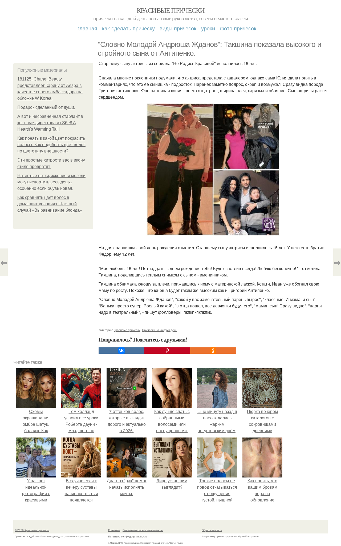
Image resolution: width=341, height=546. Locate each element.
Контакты (114, 530)
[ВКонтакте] (121, 350)
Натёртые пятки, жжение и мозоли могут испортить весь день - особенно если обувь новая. (51, 182)
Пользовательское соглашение (143, 530)
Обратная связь (212, 530)
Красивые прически (171, 10)
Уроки (208, 28)
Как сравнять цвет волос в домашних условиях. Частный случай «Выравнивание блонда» (49, 203)
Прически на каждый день (159, 330)
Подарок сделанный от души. (46, 107)
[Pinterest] (167, 350)
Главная (87, 28)
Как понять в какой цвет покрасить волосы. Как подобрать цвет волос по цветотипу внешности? (51, 144)
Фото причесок (238, 28)
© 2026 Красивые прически (32, 530)
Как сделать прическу (128, 28)
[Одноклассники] (213, 350)
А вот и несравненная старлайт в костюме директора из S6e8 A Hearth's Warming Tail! (50, 122)
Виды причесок (178, 28)
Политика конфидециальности (128, 536)
